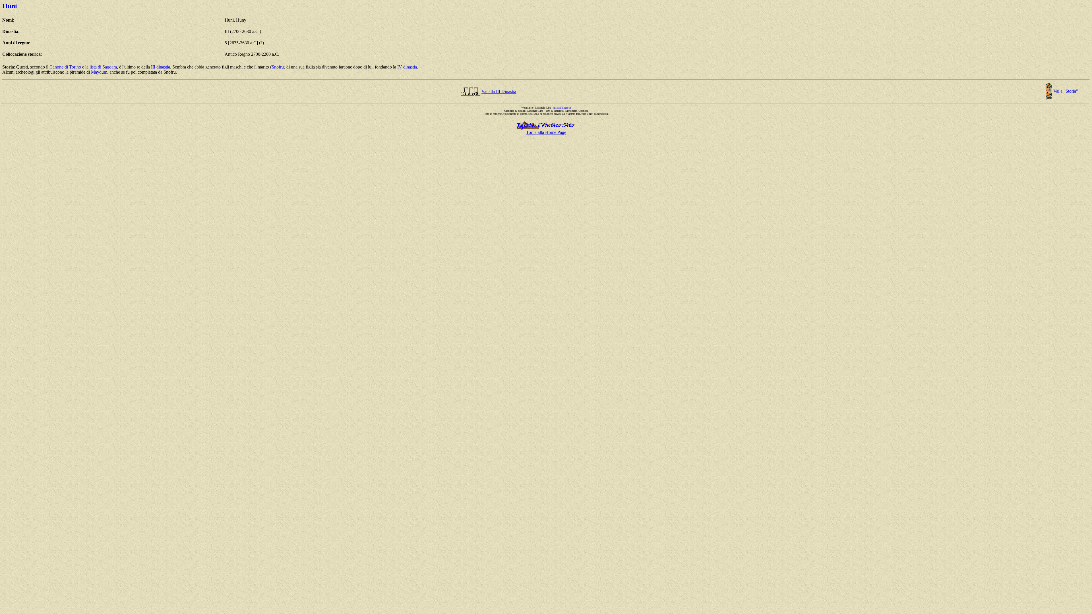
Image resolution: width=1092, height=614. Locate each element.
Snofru (278, 67)
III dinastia (160, 67)
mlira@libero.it (562, 107)
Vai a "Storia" (1065, 91)
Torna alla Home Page (546, 132)
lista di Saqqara (103, 67)
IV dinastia (407, 67)
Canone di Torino (65, 67)
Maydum (99, 72)
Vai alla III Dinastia (498, 91)
